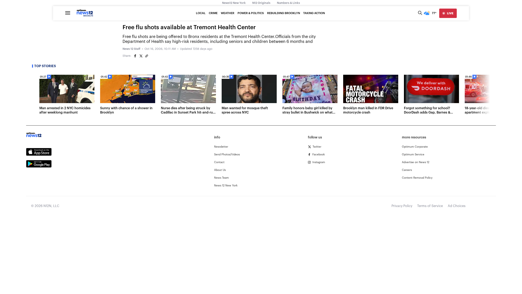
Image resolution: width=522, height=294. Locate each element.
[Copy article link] (146, 56)
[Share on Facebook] (135, 56)
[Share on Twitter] (141, 56)
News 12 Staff (131, 49)
